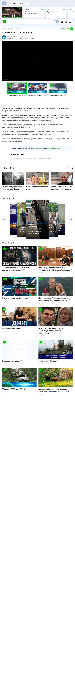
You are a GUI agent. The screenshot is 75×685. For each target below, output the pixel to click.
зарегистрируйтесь (53, 149)
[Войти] (66, 22)
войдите (39, 149)
